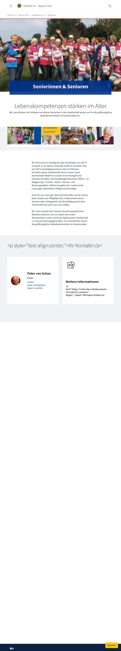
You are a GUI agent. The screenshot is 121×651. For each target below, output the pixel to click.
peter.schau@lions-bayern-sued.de (36, 287)
